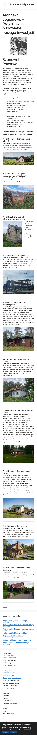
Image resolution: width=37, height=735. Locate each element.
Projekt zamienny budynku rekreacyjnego (14, 303)
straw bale (10, 367)
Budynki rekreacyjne (9, 665)
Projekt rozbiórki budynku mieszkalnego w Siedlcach (14, 174)
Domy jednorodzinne (9, 655)
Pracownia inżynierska (22, 4)
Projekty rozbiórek (8, 675)
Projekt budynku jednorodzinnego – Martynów (16, 643)
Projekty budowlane (9, 673)
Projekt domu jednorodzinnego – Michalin (15, 621)
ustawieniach (27, 729)
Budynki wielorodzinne (10, 657)
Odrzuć (13, 732)
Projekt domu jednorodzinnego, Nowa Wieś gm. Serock (17, 527)
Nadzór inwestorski (8, 688)
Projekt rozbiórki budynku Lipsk (17, 256)
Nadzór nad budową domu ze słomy (17, 640)
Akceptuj (5, 732)
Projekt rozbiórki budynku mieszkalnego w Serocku (14, 218)
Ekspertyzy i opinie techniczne (12, 678)
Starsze (5, 607)
